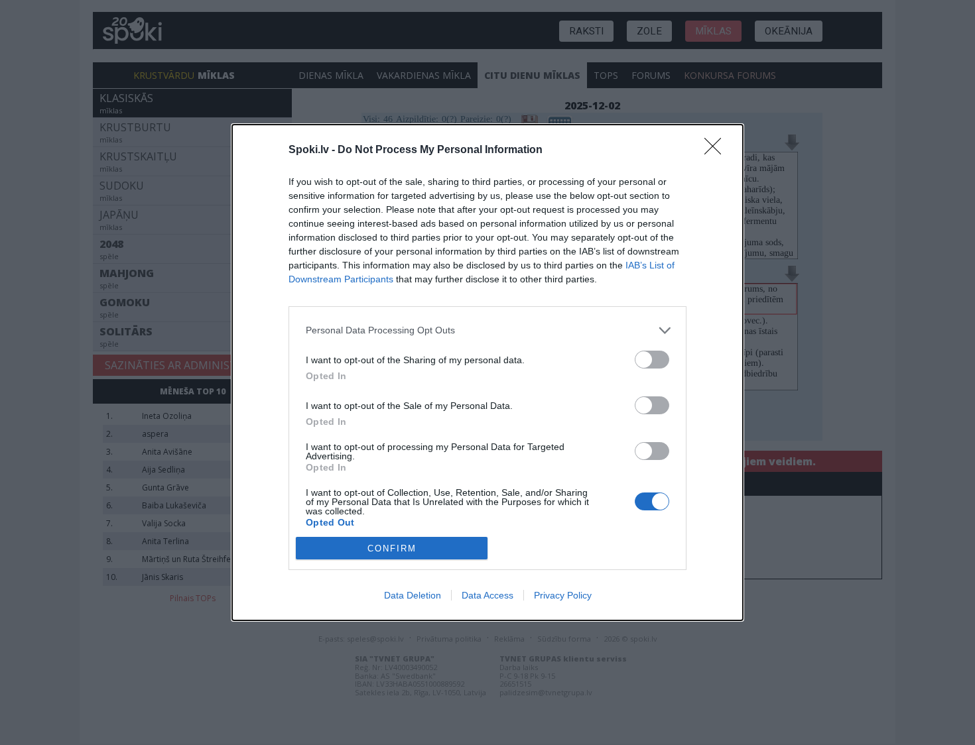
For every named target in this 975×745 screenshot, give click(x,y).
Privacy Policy (563, 595)
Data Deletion (412, 595)
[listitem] (487, 330)
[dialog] (487, 372)
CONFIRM (392, 548)
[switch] (652, 360)
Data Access (487, 595)
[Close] (717, 150)
